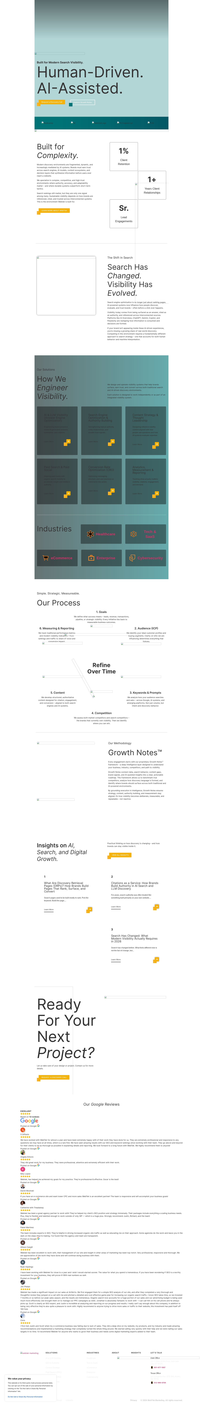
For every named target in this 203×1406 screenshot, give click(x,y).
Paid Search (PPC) (54, 1372)
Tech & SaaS (92, 1363)
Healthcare (91, 1358)
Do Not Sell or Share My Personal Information (25, 1397)
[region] (30, 1388)
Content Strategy (53, 1368)
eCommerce (92, 1368)
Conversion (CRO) (53, 1377)
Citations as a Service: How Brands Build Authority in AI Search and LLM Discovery (134, 885)
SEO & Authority (52, 1363)
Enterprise (91, 1372)
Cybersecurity (92, 1377)
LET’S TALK (156, 1353)
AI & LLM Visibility (53, 1358)
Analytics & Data (52, 1382)
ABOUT (115, 1353)
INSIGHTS (136, 1353)
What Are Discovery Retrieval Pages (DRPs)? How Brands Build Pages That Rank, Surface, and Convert (66, 887)
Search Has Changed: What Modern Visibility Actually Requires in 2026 (134, 938)
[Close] (54, 1376)
